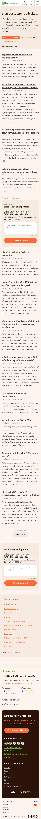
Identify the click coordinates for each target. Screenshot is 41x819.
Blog (10, 9)
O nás (6, 771)
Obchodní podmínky (9, 801)
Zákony (6, 783)
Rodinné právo (9, 42)
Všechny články (10, 37)
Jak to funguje (9, 774)
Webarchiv (6, 812)
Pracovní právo (29, 37)
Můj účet (31, 4)
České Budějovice (15, 724)
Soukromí (5, 804)
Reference (7, 777)
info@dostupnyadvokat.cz (16, 754)
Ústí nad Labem (28, 720)
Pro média (6, 809)
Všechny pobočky (15, 730)
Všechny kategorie (9, 46)
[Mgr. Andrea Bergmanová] (11, 213)
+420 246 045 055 (13, 747)
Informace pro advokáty (12, 786)
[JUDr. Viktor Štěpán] (26, 213)
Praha (7, 720)
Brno (15, 720)
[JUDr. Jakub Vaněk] (16, 213)
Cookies (5, 807)
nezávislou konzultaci (13, 683)
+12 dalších (20, 534)
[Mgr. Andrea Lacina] (21, 213)
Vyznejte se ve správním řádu (16, 420)
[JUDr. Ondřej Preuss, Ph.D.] (6, 213)
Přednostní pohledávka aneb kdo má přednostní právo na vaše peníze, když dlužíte (20, 324)
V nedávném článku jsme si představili (16, 179)
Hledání (24, 4)
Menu (37, 4)
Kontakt (7, 768)
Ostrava (30, 724)
